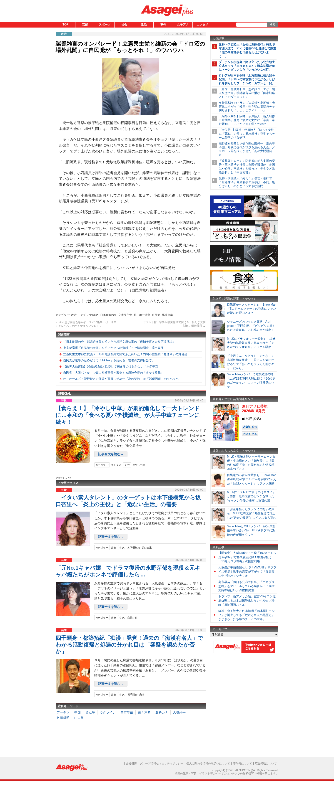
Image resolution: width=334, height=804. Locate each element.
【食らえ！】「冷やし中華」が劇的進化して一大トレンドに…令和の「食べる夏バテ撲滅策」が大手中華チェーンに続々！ (128, 415)
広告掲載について (266, 763)
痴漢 (141, 694)
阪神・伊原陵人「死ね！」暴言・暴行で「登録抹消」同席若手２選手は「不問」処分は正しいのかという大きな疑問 (247, 182)
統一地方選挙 (142, 315)
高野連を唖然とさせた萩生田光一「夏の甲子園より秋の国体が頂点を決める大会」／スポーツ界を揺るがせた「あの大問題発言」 (247, 149)
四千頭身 (132, 694)
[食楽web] (244, 290)
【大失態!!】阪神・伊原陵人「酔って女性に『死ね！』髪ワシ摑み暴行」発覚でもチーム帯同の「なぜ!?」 (247, 133)
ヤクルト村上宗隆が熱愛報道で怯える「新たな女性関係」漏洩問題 (174, 324)
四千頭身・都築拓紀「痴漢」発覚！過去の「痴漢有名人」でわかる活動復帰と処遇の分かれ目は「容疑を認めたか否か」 (129, 644)
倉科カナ (161, 712)
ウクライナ (108, 712)
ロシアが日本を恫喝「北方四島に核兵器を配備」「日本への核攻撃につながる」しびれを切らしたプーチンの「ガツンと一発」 (247, 79)
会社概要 (131, 763)
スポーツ (105, 24)
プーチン (63, 712)
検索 (272, 24)
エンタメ (202, 24)
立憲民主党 (125, 315)
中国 (77, 712)
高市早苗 (126, 712)
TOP (65, 24)
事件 (163, 24)
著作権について (242, 763)
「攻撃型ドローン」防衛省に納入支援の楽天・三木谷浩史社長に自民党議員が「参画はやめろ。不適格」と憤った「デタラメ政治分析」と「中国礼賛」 (247, 166)
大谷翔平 (179, 712)
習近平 (90, 712)
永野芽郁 (132, 617)
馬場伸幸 (167, 315)
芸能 (85, 24)
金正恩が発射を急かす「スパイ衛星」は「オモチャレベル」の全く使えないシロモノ (86, 324)
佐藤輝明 (63, 718)
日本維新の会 (108, 315)
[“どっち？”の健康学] (244, 241)
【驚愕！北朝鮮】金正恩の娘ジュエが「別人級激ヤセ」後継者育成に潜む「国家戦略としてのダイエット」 (247, 93)
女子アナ (183, 24)
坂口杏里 (147, 547)
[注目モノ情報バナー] (244, 265)
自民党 (156, 315)
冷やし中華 (138, 465)
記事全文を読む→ (111, 454)
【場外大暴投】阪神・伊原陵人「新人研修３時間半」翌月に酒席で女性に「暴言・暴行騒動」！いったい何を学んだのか (247, 120)
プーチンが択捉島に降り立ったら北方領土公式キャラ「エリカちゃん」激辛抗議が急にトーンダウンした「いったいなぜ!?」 (247, 65)
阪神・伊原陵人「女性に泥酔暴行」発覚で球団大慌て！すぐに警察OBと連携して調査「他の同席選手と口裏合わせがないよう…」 (247, 50)
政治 (144, 24)
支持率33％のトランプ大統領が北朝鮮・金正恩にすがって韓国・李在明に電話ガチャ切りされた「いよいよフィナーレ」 (247, 106)
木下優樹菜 (133, 547)
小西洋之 (92, 315)
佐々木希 (144, 712)
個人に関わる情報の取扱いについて (208, 763)
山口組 (79, 718)
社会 (124, 24)
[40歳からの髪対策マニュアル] (244, 216)
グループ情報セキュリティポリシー (161, 763)
